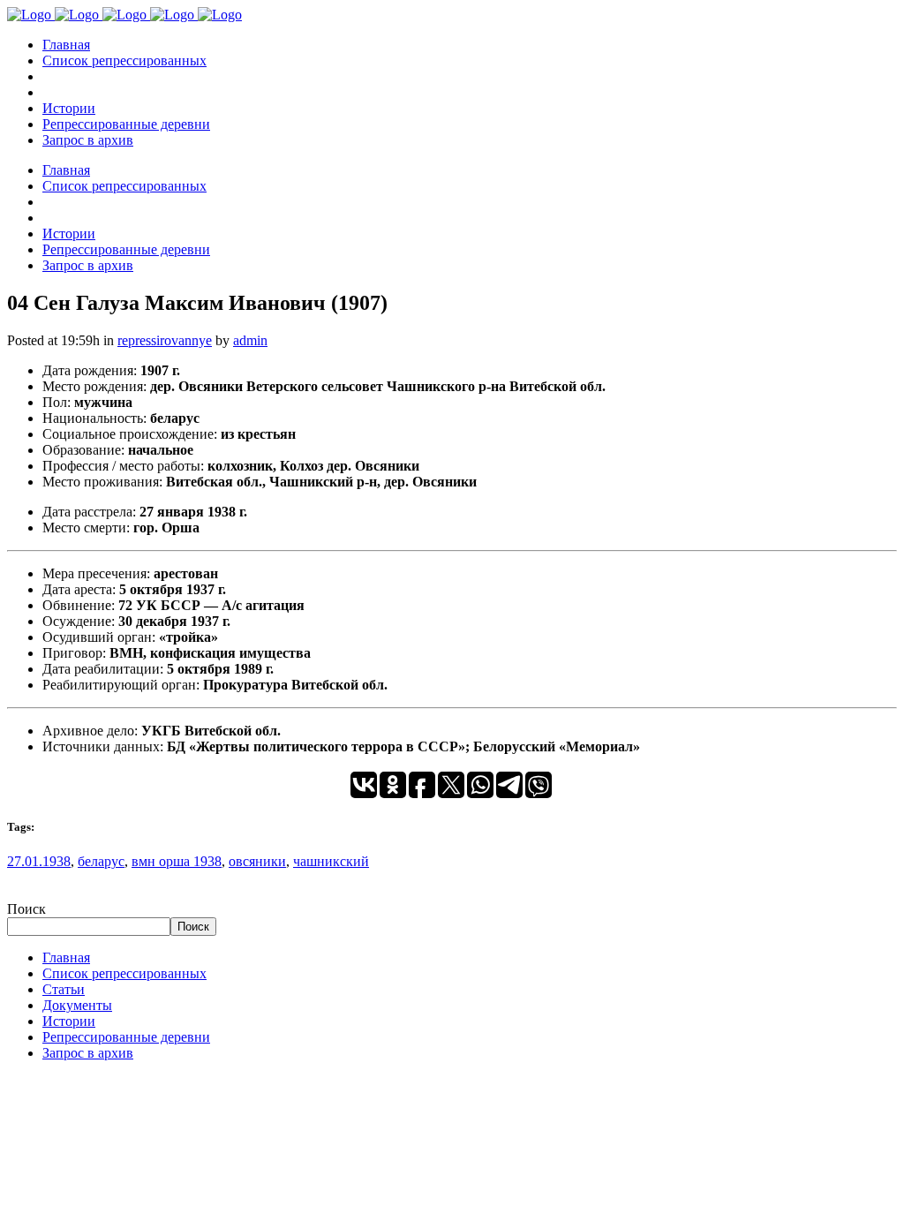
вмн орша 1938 (177, 861)
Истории (68, 1021)
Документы (77, 1005)
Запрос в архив (87, 1052)
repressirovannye (164, 340)
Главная (66, 957)
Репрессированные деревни (126, 1036)
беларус (101, 861)
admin (250, 340)
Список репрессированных (124, 973)
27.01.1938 (39, 861)
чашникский (331, 861)
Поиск (26, 908)
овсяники (257, 861)
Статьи (63, 989)
